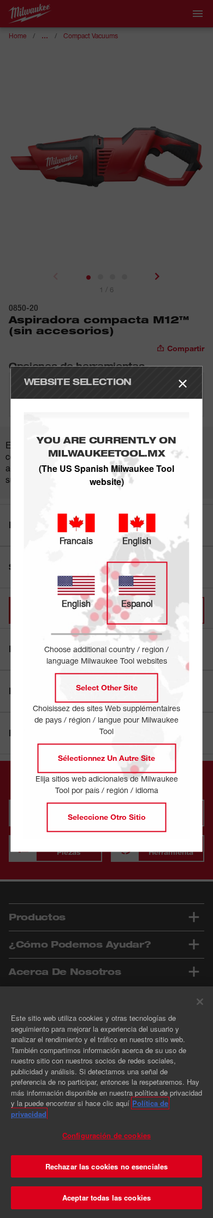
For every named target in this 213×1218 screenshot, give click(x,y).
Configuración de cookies (106, 1135)
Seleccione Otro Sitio (107, 817)
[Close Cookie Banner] (200, 1002)
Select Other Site (107, 688)
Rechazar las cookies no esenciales (106, 1166)
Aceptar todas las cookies (106, 1197)
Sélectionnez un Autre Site (106, 758)
